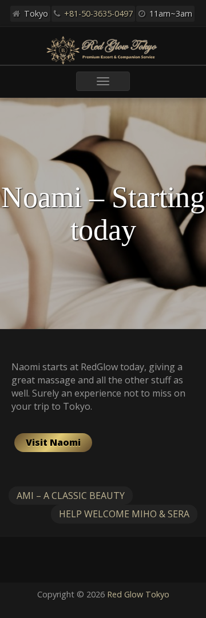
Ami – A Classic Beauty (71, 495)
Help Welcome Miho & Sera (124, 514)
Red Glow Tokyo (138, 594)
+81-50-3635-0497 (98, 13)
